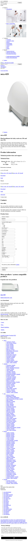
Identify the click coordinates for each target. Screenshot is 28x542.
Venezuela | (10, 391)
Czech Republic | (12, 440)
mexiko (3, 522)
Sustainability (9, 44)
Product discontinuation (11, 57)
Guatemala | (11, 378)
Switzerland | (11, 473)
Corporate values (10, 40)
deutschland (7, 492)
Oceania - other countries (12, 483)
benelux (6, 511)
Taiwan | (10, 423)
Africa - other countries (11, 362)
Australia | (10, 480)
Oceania (5, 479)
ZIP (2, 242)
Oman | (9, 413)
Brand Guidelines (5, 327)
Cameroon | (10, 341)
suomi (5, 523)
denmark (6, 514)
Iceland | (10, 452)
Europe (5, 431)
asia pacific (7, 510)
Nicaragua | (10, 383)
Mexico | (10, 380)
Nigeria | (10, 352)
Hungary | (10, 450)
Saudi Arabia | (11, 418)
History (8, 42)
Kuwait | (10, 408)
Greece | (10, 449)
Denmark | (10, 441)
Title (3, 223)
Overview (8, 39)
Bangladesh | (11, 396)
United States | (11, 388)
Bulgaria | (10, 436)
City (3, 244)
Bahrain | (10, 395)
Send (2, 178)
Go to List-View (4, 70)
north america (7, 496)
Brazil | (12, 367)
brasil (5, 506)
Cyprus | (10, 439)
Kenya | (10, 348)
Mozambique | (12, 350)
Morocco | (10, 349)
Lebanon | (10, 409)
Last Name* (5, 230)
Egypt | (9, 344)
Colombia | (10, 371)
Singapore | (10, 419)
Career (7, 46)
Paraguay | (10, 386)
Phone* (4, 250)
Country (4, 247)
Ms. (4, 225)
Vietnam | (10, 428)
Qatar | (9, 417)
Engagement (9, 43)
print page (3, 194)
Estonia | (10, 444)
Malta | (9, 458)
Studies (2, 329)
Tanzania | (10, 357)
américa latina (7, 509)
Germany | (10, 448)
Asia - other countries (11, 430)
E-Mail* (4, 253)
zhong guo (6, 498)
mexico (6, 501)
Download (3, 175)
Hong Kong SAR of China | (14, 399)
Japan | (10, 404)
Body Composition (10, 23)
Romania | (10, 466)
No (2, 239)
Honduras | (10, 379)
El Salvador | (11, 376)
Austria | (10, 432)
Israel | (9, 402)
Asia (4, 393)
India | (9, 400)
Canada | (10, 369)
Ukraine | (10, 475)
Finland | (10, 445)
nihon (5, 500)
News (7, 47)
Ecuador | (10, 375)
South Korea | (11, 421)
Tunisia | (10, 358)
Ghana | (10, 347)
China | (12, 397)
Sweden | (10, 471)
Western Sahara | (12, 361)
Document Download (11, 53)
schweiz (6, 497)
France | (9, 447)
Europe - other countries (11, 478)
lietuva (6, 513)
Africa (4, 340)
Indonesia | (10, 401)
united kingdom (8, 494)
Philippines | (11, 415)
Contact (5, 60)
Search (19, 2)
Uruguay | (10, 389)
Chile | (9, 370)
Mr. (4, 226)
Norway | (10, 462)
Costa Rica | (11, 373)
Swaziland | (10, 356)
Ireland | (10, 453)
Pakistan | (10, 414)
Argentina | (10, 365)
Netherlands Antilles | (13, 382)
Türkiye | (10, 426)
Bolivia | (10, 366)
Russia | (10, 467)
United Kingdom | (12, 476)
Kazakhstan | (11, 406)
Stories (7, 48)
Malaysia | (10, 410)
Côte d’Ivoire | (11, 343)
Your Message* (6, 256)
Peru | (9, 387)
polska (6, 503)
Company (4, 233)
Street (3, 236)
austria (6, 502)
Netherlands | (10, 460)
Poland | (9, 463)
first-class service (4, 314)
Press (2, 324)
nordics (6, 507)
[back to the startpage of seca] (7, 62)
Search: (2, 2)
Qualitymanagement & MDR (13, 56)
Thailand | (10, 424)
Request (3, 218)
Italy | (9, 454)
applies (17, 264)
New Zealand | (11, 482)
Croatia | (10, 437)
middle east (7, 505)
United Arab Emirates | (13, 427)
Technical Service (10, 51)
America (5, 363)
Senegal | (10, 353)
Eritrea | (10, 345)
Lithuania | (10, 457)
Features (5, 132)
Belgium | (10, 434)
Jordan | (10, 405)
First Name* (5, 228)
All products (9, 9)
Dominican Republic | (13, 374)
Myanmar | (10, 412)
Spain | (9, 470)
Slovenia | (10, 469)
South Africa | (11, 354)
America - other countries (12, 392)
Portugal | (11, 465)
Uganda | (10, 360)
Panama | (10, 384)
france (5, 493)
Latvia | (9, 456)
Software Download (11, 52)
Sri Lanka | (10, 422)
